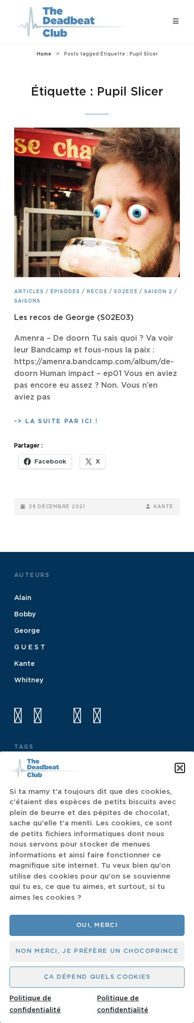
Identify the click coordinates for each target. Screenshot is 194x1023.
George (27, 631)
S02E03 (125, 291)
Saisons (27, 301)
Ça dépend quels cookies (97, 977)
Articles (29, 291)
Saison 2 (158, 291)
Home (44, 54)
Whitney (28, 680)
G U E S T (29, 647)
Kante (163, 506)
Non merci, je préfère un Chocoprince (97, 951)
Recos (97, 291)
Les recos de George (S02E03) (74, 317)
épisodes (65, 291)
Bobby (25, 614)
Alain (23, 598)
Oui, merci (97, 925)
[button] (180, 768)
